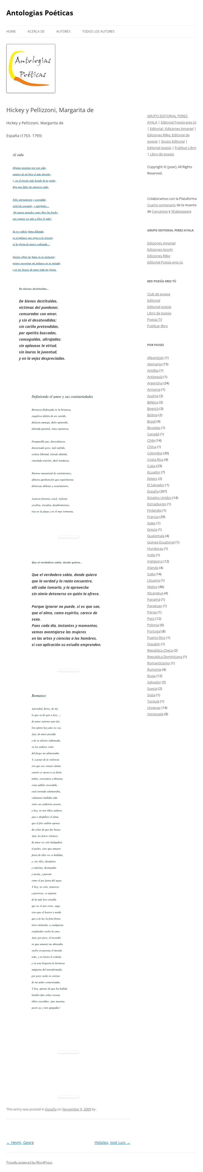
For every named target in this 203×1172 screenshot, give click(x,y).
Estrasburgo (156, 504)
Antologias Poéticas (39, 12)
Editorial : (157, 128)
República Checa (160, 650)
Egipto (152, 478)
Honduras (155, 548)
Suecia (152, 688)
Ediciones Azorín (160, 249)
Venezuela (155, 714)
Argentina (155, 383)
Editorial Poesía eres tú (178, 122)
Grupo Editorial (173, 141)
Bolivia (152, 414)
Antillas (153, 370)
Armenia (153, 389)
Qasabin (153, 644)
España (51, 1109)
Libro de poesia (159, 313)
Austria (152, 395)
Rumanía (154, 669)
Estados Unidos (159, 497)
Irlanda (152, 567)
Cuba (151, 465)
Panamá (153, 599)
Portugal (154, 631)
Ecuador (153, 472)
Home (11, 31)
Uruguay (154, 707)
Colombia (154, 453)
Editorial (153, 300)
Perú (151, 618)
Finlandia (154, 510)
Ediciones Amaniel (179, 128)
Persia (152, 612)
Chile (151, 440)
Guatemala (155, 535)
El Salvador (155, 484)
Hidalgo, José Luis (112, 1142)
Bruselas (153, 427)
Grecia (152, 529)
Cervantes (160, 211)
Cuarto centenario (161, 205)
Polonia (153, 624)
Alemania (154, 364)
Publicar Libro (185, 147)
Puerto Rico (156, 637)
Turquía (153, 701)
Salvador (154, 682)
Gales (151, 523)
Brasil (151, 421)
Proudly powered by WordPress (29, 1162)
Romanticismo (158, 663)
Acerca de (36, 31)
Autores (63, 31)
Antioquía (155, 376)
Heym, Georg (20, 1142)
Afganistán (155, 357)
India (151, 554)
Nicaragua (155, 593)
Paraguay (154, 605)
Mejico (152, 586)
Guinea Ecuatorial (161, 542)
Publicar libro (157, 325)
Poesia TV (154, 319)
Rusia (151, 675)
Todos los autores (98, 31)
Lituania (153, 580)
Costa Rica (155, 459)
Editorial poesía (159, 147)
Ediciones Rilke (158, 255)
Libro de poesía (162, 154)
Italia (151, 574)
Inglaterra (155, 561)
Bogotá (153, 408)
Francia (153, 516)
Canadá (153, 434)
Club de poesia (158, 294)
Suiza (151, 694)
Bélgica (152, 402)
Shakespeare (181, 211)
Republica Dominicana (164, 656)
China (151, 446)
